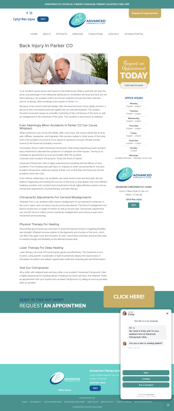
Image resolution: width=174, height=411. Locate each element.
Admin (24, 402)
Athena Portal (134, 34)
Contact (113, 34)
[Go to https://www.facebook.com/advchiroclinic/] (27, 13)
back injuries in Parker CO (65, 101)
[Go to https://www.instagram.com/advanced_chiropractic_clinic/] (31, 13)
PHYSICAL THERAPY (73, 4)
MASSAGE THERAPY (95, 4)
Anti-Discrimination (53, 402)
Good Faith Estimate (143, 402)
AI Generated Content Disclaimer (87, 407)
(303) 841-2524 (24, 19)
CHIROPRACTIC (53, 4)
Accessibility (35, 402)
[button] (129, 297)
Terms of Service (124, 402)
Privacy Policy (107, 402)
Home (33, 34)
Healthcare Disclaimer (74, 402)
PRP (127, 4)
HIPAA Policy (92, 402)
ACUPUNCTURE (115, 4)
